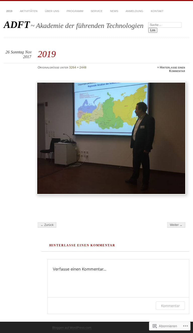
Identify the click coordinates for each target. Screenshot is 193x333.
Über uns (52, 11)
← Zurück (47, 225)
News (114, 11)
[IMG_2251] (111, 138)
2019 (9, 11)
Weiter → (176, 225)
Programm (75, 11)
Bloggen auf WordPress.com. (72, 327)
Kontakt (157, 11)
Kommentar (170, 306)
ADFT (17, 24)
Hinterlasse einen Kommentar (172, 69)
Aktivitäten (28, 11)
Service (97, 11)
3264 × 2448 (77, 67)
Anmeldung (134, 11)
